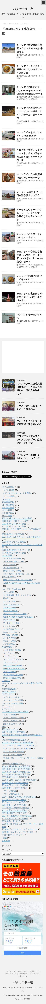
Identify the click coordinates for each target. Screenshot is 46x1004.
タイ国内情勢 (8, 507)
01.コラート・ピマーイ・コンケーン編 (18, 745)
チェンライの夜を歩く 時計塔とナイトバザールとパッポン (30, 297)
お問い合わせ (23, 976)
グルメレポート (9, 577)
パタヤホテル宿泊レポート (14, 562)
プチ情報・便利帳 (10, 635)
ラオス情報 (7, 516)
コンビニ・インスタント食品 (14, 614)
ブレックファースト (11, 604)
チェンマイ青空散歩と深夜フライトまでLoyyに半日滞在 (30, 48)
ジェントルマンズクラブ (13, 659)
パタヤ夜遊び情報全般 (12, 650)
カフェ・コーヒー (10, 611)
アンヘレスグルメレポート (14, 721)
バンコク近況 (8, 513)
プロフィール (34, 974)
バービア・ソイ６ (10, 656)
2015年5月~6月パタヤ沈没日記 (16, 774)
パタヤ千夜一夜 (23, 9)
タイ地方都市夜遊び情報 (13, 675)
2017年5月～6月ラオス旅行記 (15, 808)
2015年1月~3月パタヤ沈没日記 (16, 772)
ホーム (8, 971)
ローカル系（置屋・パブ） (14, 669)
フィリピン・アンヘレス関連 (15, 711)
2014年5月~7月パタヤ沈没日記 (16, 766)
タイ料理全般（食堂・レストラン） (17, 595)
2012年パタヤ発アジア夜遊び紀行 (17, 742)
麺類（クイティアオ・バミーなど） (17, 580)
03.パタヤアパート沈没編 (13, 752)
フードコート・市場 (11, 623)
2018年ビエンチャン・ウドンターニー (19, 829)
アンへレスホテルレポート (14, 718)
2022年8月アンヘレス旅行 (14, 526)
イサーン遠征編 (9, 791)
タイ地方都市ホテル (11, 568)
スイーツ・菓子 (9, 607)
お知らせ (6, 840)
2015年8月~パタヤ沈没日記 (14, 777)
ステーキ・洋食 (9, 601)
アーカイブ (7, 850)
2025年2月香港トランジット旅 (16, 550)
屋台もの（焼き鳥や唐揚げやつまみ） (18, 617)
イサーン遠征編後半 (11, 794)
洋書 (5, 838)
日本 (4, 726)
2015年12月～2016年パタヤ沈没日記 (19, 780)
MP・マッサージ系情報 (12, 665)
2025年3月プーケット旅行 (14, 553)
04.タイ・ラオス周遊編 (12, 755)
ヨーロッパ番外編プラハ (13, 764)
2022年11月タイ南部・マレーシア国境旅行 (21, 529)
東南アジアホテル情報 (12, 571)
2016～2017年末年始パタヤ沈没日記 (19, 797)
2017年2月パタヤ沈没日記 (14, 799)
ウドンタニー (8, 694)
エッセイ (6, 681)
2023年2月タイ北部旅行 (28, 99)
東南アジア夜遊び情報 (12, 678)
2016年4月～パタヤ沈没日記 (15, 782)
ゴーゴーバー (8, 653)
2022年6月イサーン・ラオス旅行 (17, 518)
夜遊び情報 (7, 647)
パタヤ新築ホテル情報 (12, 558)
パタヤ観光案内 (9, 689)
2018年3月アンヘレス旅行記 (15, 818)
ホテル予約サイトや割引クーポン (16, 574)
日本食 (6, 598)
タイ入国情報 (8, 487)
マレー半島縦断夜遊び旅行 (14, 740)
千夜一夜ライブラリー (12, 835)
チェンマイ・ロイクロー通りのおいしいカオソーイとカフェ (29, 69)
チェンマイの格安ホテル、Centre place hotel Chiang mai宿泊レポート (30, 90)
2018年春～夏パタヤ (11, 821)
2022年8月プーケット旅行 (14, 524)
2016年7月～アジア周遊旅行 (15, 785)
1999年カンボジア (10, 729)
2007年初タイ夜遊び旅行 (13, 732)
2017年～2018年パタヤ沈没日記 (17, 816)
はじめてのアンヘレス (12, 724)
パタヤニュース (9, 691)
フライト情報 (8, 496)
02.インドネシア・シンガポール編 (17, 748)
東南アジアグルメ (10, 632)
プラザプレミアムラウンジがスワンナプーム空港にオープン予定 (29, 439)
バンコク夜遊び (9, 672)
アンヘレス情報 (9, 715)
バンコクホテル (9, 565)
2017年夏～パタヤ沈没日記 (14, 810)
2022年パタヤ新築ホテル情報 (24, 971)
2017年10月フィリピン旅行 (14, 813)
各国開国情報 (8, 502)
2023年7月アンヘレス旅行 (14, 542)
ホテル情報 (7, 555)
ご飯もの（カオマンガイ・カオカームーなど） (22, 583)
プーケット (7, 706)
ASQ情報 (6, 499)
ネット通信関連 (9, 638)
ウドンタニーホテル (11, 697)
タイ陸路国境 (8, 490)
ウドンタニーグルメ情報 (13, 700)
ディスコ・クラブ (10, 662)
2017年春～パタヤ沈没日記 (14, 805)
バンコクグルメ (9, 626)
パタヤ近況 (7, 510)
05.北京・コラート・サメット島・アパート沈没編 (23, 758)
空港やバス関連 (9, 641)
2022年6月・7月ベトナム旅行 (15, 521)
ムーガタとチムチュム (12, 589)
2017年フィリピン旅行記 (13, 802)
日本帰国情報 (8, 505)
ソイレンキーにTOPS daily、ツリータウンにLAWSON (28, 458)
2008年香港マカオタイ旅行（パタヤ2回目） (22, 735)
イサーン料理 (8, 592)
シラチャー (7, 709)
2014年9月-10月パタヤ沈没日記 (16, 769)
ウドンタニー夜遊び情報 (13, 703)
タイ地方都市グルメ (11, 629)
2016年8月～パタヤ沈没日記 (15, 788)
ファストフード (9, 620)
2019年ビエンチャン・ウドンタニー (18, 832)
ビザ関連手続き (9, 644)
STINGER (27, 999)
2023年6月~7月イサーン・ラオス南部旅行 (21, 537)
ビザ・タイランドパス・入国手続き (17, 493)
